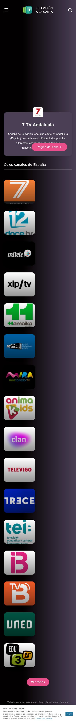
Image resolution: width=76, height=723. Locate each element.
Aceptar (69, 714)
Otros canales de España (25, 165)
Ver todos (38, 682)
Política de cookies (44, 719)
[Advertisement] (38, 60)
